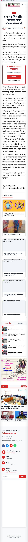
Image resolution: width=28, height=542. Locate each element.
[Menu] (2, 5)
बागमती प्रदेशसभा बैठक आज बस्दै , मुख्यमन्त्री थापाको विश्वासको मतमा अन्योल (7, 421)
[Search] (22, 5)
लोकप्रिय (20, 323)
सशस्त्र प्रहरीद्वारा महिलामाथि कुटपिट (12, 235)
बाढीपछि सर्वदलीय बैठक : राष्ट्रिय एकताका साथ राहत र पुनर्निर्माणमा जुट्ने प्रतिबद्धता (12, 407)
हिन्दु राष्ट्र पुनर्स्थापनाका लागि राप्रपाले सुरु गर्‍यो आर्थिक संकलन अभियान (13, 254)
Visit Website (14, 76)
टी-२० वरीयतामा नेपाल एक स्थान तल (12, 315)
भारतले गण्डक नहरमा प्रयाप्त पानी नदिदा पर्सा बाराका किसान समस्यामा (14, 295)
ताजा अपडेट (8, 323)
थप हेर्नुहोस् (23, 386)
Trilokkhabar (18, 536)
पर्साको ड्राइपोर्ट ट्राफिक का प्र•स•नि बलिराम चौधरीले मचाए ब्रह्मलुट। (13, 215)
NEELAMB (16, 537)
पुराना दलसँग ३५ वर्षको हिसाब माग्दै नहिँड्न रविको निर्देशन (21, 420)
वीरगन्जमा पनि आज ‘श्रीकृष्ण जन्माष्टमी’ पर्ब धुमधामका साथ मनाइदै (13, 275)
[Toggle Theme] (25, 5)
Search (22, 476)
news (14, 13)
